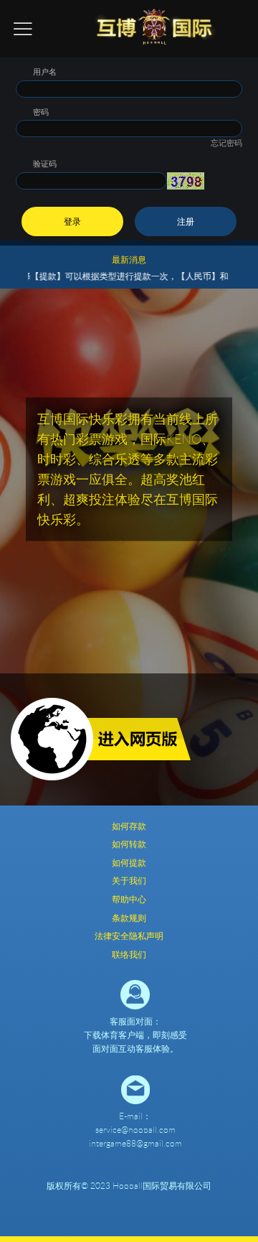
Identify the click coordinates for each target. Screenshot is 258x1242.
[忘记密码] (129, 123)
